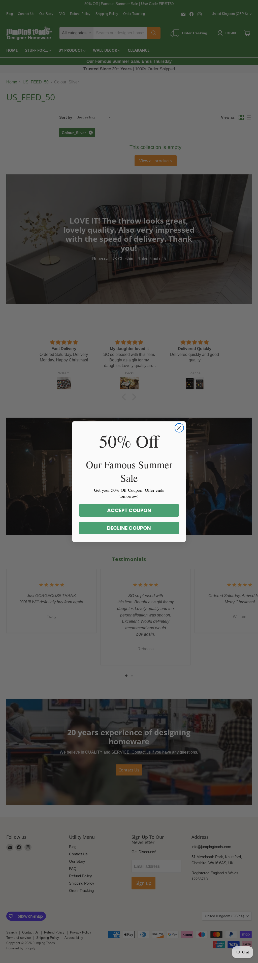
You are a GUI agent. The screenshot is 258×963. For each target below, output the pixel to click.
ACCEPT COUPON (129, 510)
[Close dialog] (179, 427)
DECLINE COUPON (129, 528)
